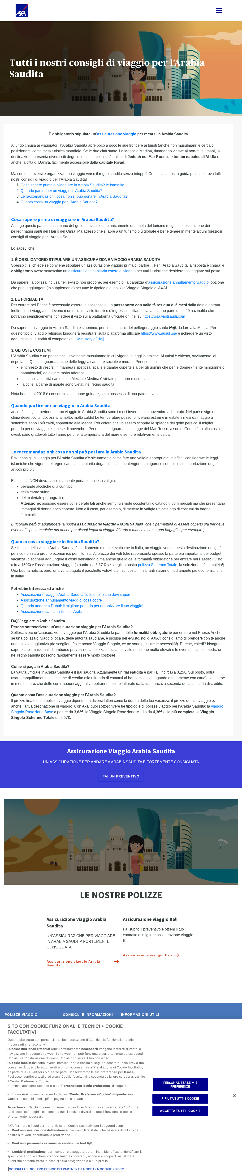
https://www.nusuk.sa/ (159, 333)
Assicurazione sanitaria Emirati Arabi (51, 612)
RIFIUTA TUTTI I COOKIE (180, 1099)
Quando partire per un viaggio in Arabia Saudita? (61, 191)
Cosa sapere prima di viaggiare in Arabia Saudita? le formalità (72, 185)
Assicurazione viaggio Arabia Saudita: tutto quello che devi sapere (76, 595)
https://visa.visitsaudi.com (164, 316)
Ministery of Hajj (90, 339)
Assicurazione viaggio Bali (147, 955)
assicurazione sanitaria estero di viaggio (102, 271)
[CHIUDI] (234, 1096)
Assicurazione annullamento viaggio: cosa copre (61, 600)
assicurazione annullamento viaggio (178, 282)
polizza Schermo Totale (157, 565)
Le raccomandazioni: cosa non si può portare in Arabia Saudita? (74, 196)
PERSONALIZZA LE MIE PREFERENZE (180, 1084)
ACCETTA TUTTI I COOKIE (180, 1111)
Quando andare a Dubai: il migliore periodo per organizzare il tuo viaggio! (82, 606)
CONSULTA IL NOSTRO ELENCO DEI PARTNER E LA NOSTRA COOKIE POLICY (66, 1169)
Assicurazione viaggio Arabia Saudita (73, 963)
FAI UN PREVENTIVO (121, 776)
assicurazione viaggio (116, 134)
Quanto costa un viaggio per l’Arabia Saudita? (59, 202)
